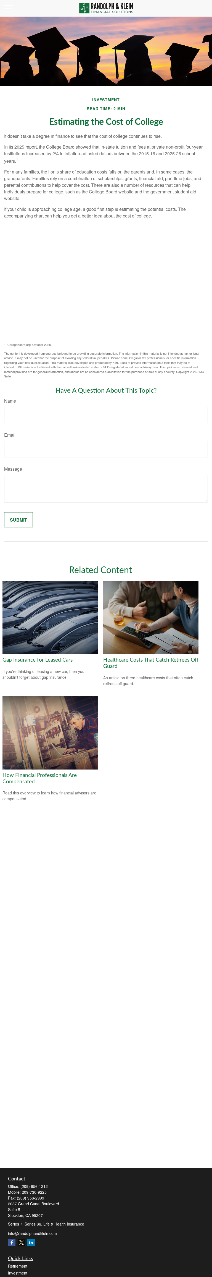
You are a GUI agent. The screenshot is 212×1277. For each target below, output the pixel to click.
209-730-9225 (34, 1192)
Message (13, 469)
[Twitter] (21, 1242)
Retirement (17, 1266)
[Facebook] (11, 1242)
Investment (17, 1273)
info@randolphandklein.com (32, 1233)
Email (9, 435)
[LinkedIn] (31, 1242)
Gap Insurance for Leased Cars (37, 660)
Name (10, 401)
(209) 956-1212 (34, 1186)
